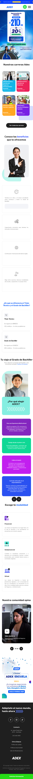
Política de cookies (16, 744)
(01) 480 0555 (16, 735)
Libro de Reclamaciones (16, 750)
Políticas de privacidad (16, 747)
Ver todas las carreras (16, 125)
